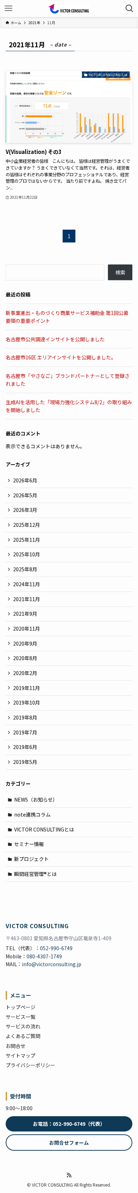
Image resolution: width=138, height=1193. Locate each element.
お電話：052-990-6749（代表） (69, 1123)
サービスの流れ (23, 1026)
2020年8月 (25, 658)
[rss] (69, 1175)
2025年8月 (25, 569)
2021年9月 (25, 613)
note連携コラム (32, 814)
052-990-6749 (56, 948)
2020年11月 (26, 628)
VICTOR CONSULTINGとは (44, 829)
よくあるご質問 (23, 1035)
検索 (120, 272)
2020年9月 (25, 643)
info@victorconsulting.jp (51, 964)
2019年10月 (26, 702)
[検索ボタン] (129, 8)
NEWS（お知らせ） (36, 799)
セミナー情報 (29, 843)
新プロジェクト (31, 858)
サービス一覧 (20, 1016)
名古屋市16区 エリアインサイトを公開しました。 (61, 357)
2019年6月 (25, 746)
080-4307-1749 (44, 956)
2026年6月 (25, 480)
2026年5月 (25, 495)
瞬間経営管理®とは (35, 873)
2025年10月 (26, 554)
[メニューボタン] (8, 8)
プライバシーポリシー (30, 1065)
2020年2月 (25, 672)
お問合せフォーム (69, 1142)
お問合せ (15, 1045)
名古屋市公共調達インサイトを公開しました (55, 339)
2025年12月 (26, 524)
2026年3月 (25, 509)
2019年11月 (26, 687)
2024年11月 (26, 584)
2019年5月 (25, 761)
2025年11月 (26, 539)
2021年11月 (26, 599)
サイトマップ (20, 1055)
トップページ (20, 1007)
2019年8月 (25, 717)
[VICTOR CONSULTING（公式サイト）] (69, 8)
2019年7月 (25, 732)
